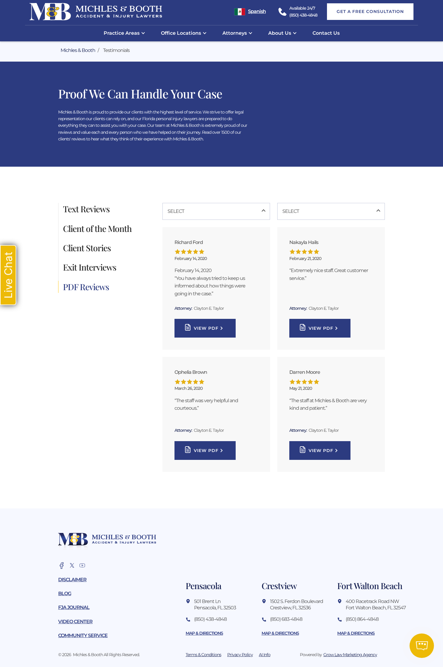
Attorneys (234, 33)
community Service (83, 635)
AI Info (264, 654)
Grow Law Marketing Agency (350, 654)
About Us (279, 33)
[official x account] (72, 565)
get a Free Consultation (370, 11)
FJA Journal (74, 607)
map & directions (204, 633)
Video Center (75, 621)
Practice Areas (122, 33)
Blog (64, 593)
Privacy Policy (240, 654)
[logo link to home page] (107, 541)
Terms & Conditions (203, 654)
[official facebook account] (61, 565)
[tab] (108, 209)
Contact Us (326, 33)
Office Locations (181, 33)
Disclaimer (72, 579)
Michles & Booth (78, 50)
